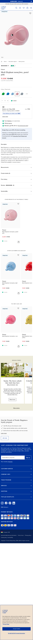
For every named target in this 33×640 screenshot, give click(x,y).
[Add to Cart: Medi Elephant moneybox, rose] (18, 346)
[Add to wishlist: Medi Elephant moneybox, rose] (18, 308)
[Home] (1, 61)
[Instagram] (2, 503)
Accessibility (10, 537)
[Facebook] (6, 503)
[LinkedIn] (13, 503)
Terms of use (21, 535)
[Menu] (31, 7)
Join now (4, 438)
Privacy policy (28, 535)
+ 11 (26, 94)
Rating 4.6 (20, 1)
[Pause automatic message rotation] (31, 1)
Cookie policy (4, 537)
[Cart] (27, 7)
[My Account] (20, 7)
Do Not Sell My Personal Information (8, 535)
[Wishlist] (23, 7)
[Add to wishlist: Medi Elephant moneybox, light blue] (18, 255)
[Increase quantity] (8, 101)
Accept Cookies (16, 628)
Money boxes (22, 61)
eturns (10, 123)
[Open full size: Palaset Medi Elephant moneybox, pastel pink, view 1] (16, 34)
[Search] (16, 7)
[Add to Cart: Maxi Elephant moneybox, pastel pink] (18, 242)
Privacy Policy (6, 624)
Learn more (4, 433)
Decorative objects (13, 61)
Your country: (4, 461)
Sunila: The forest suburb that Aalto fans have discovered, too (12, 383)
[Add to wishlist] (30, 13)
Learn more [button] (5, 116)
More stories (16, 408)
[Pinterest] (10, 503)
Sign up (28, 457)
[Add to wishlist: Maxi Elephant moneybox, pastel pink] (18, 204)
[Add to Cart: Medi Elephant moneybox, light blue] (18, 293)
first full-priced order (23, 125)
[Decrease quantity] (2, 101)
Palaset (3, 69)
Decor (5, 61)
